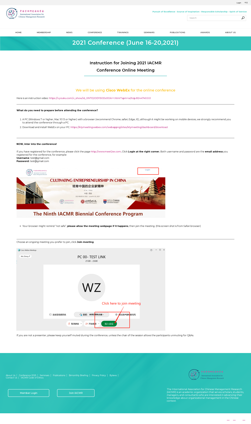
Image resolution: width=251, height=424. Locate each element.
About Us (10, 375)
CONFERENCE (95, 32)
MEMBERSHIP (44, 32)
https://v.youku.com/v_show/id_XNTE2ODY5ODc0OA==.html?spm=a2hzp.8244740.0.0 (100, 98)
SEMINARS (149, 32)
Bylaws (113, 375)
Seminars (44, 375)
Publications (59, 375)
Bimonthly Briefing (78, 375)
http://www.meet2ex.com (106, 151)
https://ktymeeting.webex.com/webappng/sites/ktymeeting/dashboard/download (119, 127)
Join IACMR (76, 393)
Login (239, 3)
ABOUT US (230, 32)
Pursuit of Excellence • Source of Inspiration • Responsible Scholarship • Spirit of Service (200, 11)
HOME (18, 32)
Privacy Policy (99, 375)
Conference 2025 (27, 375)
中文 (246, 3)
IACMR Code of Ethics (32, 377)
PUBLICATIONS (177, 32)
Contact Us (11, 377)
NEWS (69, 32)
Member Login (28, 393)
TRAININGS (123, 32)
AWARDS (205, 32)
